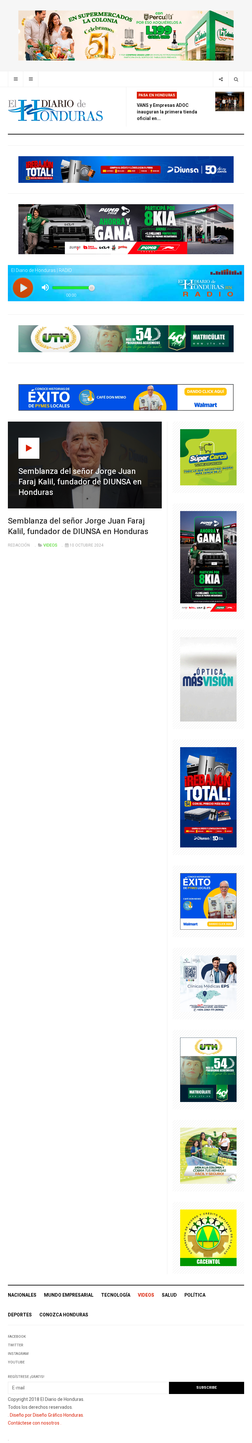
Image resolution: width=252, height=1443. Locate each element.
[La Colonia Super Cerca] (208, 456)
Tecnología (115, 1295)
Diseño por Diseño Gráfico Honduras (46, 1415)
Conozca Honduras (63, 1314)
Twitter (15, 1345)
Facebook (17, 1336)
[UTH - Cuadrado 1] (208, 1069)
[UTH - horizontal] (126, 338)
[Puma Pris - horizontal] (126, 229)
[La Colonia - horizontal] (126, 35)
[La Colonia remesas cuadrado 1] (208, 1155)
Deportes (20, 1314)
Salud (169, 1295)
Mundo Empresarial (69, 1295)
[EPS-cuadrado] (208, 983)
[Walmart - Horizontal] (126, 397)
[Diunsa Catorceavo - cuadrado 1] (208, 797)
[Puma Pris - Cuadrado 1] (208, 561)
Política (194, 1295)
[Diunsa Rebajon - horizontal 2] (126, 169)
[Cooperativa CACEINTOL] (208, 1237)
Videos (146, 1295)
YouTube (16, 1362)
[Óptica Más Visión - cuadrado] (208, 678)
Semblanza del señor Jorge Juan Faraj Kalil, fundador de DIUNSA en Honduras (78, 526)
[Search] (236, 79)
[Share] (220, 79)
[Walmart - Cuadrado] (208, 901)
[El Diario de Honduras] (55, 110)
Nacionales (22, 1295)
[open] (15, 79)
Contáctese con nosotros (33, 1423)
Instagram (18, 1354)
